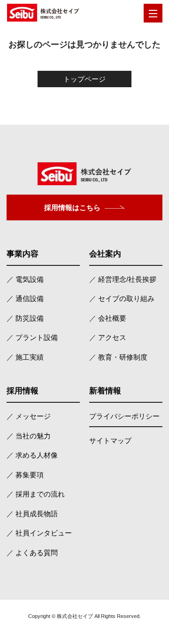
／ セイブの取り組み (121, 298)
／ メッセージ (29, 416)
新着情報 (105, 390)
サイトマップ (110, 441)
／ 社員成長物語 (32, 514)
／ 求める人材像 (32, 455)
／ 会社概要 (107, 318)
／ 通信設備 (25, 298)
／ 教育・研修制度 (118, 357)
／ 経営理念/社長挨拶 (122, 279)
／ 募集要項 (25, 475)
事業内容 (22, 253)
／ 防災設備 (25, 318)
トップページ (84, 79)
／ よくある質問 (32, 553)
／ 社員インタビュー (39, 533)
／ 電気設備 (25, 279)
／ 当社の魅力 (29, 436)
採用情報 (22, 390)
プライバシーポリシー (124, 416)
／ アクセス (107, 337)
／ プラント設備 (32, 337)
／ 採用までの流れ (36, 494)
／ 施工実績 (25, 357)
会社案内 (105, 253)
